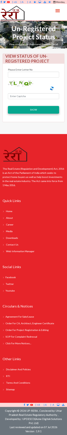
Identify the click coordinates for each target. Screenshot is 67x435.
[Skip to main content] (35, 2)
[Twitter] (4, 2)
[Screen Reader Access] (40, 2)
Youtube (10, 290)
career (9, 224)
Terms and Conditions (18, 382)
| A (22, 2)
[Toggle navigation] (57, 11)
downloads (12, 237)
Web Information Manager (20, 251)
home (9, 211)
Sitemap (10, 389)
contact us (12, 244)
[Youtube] (8, 2)
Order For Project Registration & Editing (27, 330)
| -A (29, 2)
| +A (14, 2)
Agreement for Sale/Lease (19, 316)
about (9, 217)
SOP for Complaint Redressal (21, 336)
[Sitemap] (45, 2)
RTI (8, 376)
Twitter (9, 283)
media (9, 231)
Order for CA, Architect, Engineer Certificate (29, 323)
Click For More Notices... (18, 343)
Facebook (10, 277)
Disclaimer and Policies (18, 369)
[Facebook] (1, 2)
